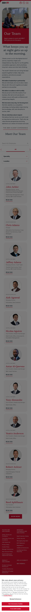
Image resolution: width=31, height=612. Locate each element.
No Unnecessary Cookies (15, 604)
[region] (15, 593)
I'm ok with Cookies (15, 608)
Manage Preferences (15, 599)
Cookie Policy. (8, 595)
